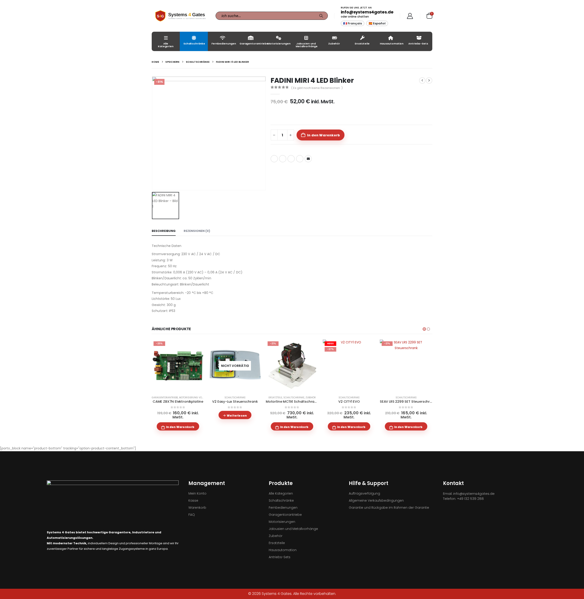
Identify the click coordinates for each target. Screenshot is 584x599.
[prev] (422, 80)
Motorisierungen (279, 43)
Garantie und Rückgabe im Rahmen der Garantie (389, 507)
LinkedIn (291, 158)
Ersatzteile (362, 43)
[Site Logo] (180, 16)
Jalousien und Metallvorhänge (307, 45)
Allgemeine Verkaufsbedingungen (376, 500)
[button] (424, 329)
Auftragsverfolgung (364, 493)
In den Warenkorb (323, 135)
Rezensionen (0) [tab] (197, 231)
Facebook (274, 158)
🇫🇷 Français (352, 23)
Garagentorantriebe (252, 43)
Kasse (193, 500)
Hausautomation (392, 43)
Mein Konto (197, 493)
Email (308, 158)
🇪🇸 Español (377, 23)
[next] (429, 80)
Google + (299, 158)
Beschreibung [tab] (164, 231)
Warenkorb (197, 507)
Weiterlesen (237, 415)
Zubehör (334, 43)
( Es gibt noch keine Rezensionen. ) (317, 88)
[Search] (321, 16)
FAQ (191, 514)
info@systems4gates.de (367, 12)
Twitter (282, 158)
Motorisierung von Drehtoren (198, 397)
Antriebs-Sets (418, 43)
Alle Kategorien (166, 45)
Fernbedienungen (223, 43)
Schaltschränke (194, 43)
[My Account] (410, 16)
